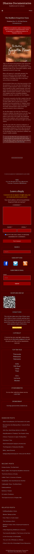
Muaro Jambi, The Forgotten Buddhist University (15, 470)
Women (24, 183)
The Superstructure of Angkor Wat (12, 497)
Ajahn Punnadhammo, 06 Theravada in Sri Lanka (16, 421)
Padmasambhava (6, 487)
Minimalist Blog (12, 551)
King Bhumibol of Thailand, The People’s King (16, 433)
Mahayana (17, 356)
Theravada (16, 183)
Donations (17, 312)
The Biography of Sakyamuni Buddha (13, 447)
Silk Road (17, 366)
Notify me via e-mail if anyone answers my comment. (17, 235)
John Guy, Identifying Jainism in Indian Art (15, 430)
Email (24, 227)
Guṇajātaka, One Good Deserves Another (13, 480)
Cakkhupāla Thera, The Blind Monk (12, 484)
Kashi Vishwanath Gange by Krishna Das (14, 443)
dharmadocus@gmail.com (20, 339)
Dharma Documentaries (17, 3)
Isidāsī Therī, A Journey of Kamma (11, 477)
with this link (21, 141)
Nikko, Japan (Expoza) (9, 450)
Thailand (10, 183)
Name (9, 227)
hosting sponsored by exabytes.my (17, 405)
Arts (17, 376)
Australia (18, 181)
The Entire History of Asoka (10, 474)
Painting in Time (7, 440)
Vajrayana (17, 359)
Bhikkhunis (25, 181)
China (17, 368)
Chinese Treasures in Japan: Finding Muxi (14, 436)
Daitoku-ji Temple (7, 490)
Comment (17, 205)
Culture (8, 181)
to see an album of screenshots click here (17, 174)
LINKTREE (17, 394)
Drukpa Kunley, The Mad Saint (10, 467)
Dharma (13, 181)
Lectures (17, 378)
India (17, 364)
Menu (30, 10)
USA (20, 183)
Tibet (17, 371)
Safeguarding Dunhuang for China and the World (16, 453)
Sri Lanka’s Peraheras (8, 494)
